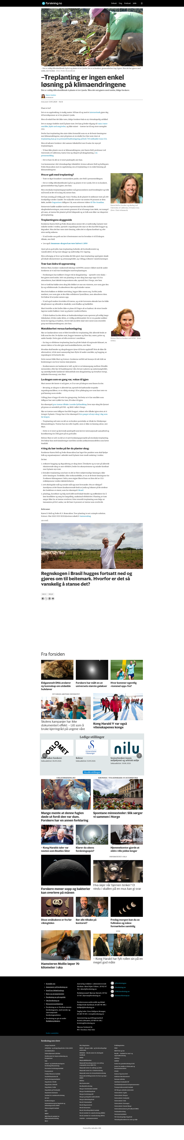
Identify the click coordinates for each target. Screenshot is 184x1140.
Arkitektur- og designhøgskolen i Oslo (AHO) (59, 1048)
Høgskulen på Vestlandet (52, 1090)
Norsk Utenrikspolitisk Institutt (89, 1110)
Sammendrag (85, 516)
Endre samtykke (52, 1033)
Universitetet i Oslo (120, 1100)
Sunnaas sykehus (119, 1079)
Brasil (81, 490)
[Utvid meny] (141, 3)
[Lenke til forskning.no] (74, 2)
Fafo (46, 1061)
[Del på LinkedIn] (49, 598)
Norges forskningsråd (86, 1094)
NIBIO (46, 1113)
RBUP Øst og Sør (119, 1051)
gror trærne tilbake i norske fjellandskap (70, 404)
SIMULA (116, 1058)
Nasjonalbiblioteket (86, 1060)
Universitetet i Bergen (121, 1095)
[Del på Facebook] (42, 598)
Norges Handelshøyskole (87, 1091)
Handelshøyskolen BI (51, 1076)
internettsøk (95, 112)
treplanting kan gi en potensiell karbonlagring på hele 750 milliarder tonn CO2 (74, 139)
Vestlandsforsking (120, 1111)
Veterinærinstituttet (120, 1114)
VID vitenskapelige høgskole (123, 1117)
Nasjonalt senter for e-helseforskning (91, 1070)
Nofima (82, 1080)
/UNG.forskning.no (122, 991)
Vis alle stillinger (92, 772)
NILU (46, 1121)
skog (44, 594)
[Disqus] (92, 625)
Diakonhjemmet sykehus (52, 1053)
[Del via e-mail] (52, 598)
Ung (120, 3)
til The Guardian (97, 202)
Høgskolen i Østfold (51, 1084)
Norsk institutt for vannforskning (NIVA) (92, 1115)
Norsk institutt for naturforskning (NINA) (92, 1113)
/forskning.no (120, 987)
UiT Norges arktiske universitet (124, 1090)
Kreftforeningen (50, 1100)
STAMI (116, 1071)
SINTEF (116, 1061)
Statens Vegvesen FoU (121, 1074)
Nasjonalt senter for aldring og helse (91, 1068)
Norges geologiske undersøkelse (90, 1097)
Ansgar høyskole (50, 1045)
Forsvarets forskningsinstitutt (54, 1068)
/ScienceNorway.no (122, 996)
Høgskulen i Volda (50, 1087)
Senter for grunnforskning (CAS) (124, 1063)
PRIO (115, 1048)
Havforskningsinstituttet (52, 1079)
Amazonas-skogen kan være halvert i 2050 (69, 243)
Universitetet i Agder (120, 1092)
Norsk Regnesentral (86, 1105)
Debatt (114, 3)
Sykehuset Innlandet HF (121, 1082)
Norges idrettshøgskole (87, 1099)
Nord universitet (84, 1083)
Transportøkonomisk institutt (123, 1087)
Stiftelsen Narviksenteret (122, 1076)
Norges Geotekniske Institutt (88, 1088)
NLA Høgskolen (84, 1045)
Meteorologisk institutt (52, 1108)
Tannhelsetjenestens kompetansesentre (126, 1084)
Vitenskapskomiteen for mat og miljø (125, 1119)
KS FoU (47, 1098)
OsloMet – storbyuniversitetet (89, 1118)
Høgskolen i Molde (50, 1082)
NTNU (81, 1057)
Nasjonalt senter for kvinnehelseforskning (93, 1073)
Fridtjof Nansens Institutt (52, 1074)
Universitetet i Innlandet (121, 1098)
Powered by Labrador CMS (92, 1128)
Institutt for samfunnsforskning (55, 1095)
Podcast (127, 3)
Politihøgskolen (119, 1045)
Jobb (134, 3)
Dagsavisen (57, 202)
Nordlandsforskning (86, 1086)
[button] (44, 755)
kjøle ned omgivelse (57, 126)
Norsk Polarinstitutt (86, 1102)
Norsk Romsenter (85, 1107)
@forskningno (120, 983)
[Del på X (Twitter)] (46, 598)
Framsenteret (49, 1071)
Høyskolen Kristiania (51, 1092)
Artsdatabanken (50, 1051)
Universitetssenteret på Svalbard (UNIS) (126, 1108)
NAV (46, 1111)
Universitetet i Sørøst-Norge (122, 1106)
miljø (51, 594)
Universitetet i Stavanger (121, 1103)
